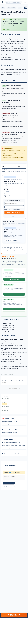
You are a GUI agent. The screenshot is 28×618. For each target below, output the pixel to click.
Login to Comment (9, 483)
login (10, 472)
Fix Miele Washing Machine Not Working (10, 450)
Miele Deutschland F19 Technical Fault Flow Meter (13, 380)
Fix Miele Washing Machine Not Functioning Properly (13, 445)
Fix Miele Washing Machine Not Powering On (11, 442)
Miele (20, 7)
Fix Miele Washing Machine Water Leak (10, 448)
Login (25, 2)
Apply (14, 206)
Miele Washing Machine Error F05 (9, 432)
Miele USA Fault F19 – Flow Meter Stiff (10, 378)
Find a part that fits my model (14, 212)
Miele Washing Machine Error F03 (9, 426)
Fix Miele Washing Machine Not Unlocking (11, 453)
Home (3, 7)
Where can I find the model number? (12, 209)
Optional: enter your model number (12, 200)
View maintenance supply (14, 279)
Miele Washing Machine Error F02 (9, 424)
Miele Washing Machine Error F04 (9, 429)
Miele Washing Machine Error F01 (9, 421)
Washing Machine (11, 7)
